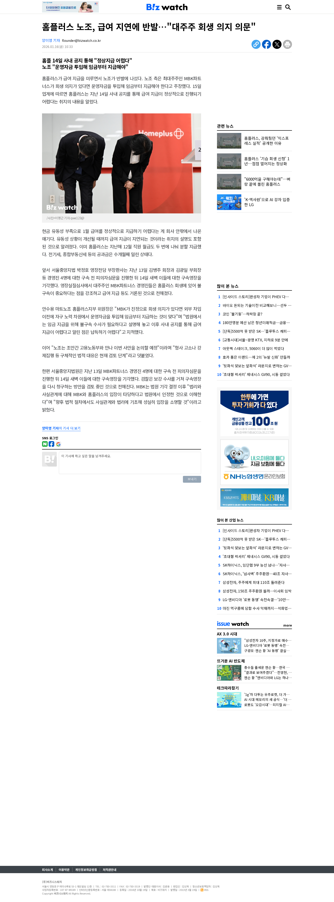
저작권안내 (109, 869)
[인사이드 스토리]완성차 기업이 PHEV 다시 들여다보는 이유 (268, 296)
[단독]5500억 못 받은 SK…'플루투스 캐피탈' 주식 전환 (265, 331)
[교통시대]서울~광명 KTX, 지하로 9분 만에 (255, 339)
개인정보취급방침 (86, 869)
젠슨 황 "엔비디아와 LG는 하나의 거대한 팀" (276, 677)
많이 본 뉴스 (228, 286)
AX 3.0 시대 (227, 634)
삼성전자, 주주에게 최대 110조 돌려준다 (253, 582)
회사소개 (47, 869)
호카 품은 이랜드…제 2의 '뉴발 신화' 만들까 (256, 357)
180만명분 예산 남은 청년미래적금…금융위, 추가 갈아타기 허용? (272, 322)
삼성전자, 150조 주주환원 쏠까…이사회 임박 (257, 591)
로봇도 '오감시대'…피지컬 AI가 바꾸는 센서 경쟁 (279, 704)
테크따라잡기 (228, 688)
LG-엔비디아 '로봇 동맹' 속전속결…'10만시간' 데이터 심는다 (269, 599)
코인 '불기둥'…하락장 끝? (242, 314)
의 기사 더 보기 (61, 428)
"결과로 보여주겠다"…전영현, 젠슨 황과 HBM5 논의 (282, 672)
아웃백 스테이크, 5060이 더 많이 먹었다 (253, 348)
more (287, 625)
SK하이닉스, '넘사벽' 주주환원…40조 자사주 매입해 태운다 (268, 573)
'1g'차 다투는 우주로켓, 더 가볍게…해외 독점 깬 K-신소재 (286, 694)
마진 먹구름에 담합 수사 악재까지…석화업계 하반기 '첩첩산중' (271, 608)
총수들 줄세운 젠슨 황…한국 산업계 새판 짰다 (277, 667)
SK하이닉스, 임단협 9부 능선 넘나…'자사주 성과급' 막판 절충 (270, 565)
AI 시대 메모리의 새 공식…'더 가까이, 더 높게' (277, 699)
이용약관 (64, 869)
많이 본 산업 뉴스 (230, 520)
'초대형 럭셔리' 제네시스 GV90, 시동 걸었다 (256, 374)
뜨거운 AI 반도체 (231, 661)
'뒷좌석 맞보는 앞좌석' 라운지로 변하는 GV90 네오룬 (263, 365)
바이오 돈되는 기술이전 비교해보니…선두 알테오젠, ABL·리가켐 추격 (276, 305)
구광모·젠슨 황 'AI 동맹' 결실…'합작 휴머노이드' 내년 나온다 (288, 650)
